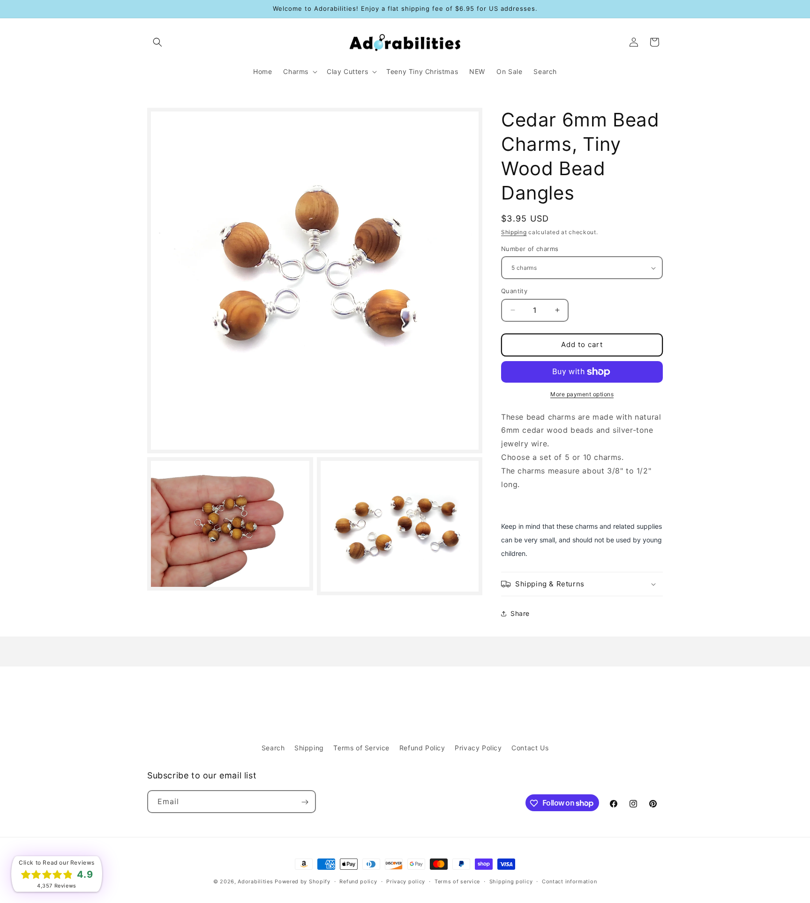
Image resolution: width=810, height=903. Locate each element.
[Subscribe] (304, 802)
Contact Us (529, 748)
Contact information (569, 881)
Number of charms (529, 248)
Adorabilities (255, 881)
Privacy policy (405, 881)
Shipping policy (511, 881)
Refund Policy (422, 748)
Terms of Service (361, 748)
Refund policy (358, 881)
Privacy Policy (478, 748)
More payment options (582, 394)
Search (273, 748)
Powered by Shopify (302, 881)
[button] (157, 42)
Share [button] (520, 613)
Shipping (514, 232)
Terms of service (457, 881)
